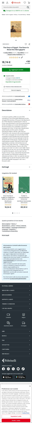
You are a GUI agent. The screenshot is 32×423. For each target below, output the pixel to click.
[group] (16, 10)
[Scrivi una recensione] (22, 57)
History (13, 224)
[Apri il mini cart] (28, 2)
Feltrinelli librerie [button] (7, 286)
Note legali (5, 235)
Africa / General (21, 225)
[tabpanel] (16, 29)
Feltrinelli (9, 65)
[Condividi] (29, 44)
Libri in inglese (6, 224)
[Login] (7, 2)
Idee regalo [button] (5, 354)
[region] (16, 403)
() (19, 57)
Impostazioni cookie (16, 416)
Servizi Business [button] (7, 295)
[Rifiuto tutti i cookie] (30, 386)
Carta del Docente (20, 96)
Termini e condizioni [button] (8, 304)
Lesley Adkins (8, 52)
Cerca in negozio (16, 90)
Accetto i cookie (16, 420)
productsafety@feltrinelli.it (18, 278)
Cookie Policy (25, 413)
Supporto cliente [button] (7, 299)
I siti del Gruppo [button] (7, 308)
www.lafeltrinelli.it (8, 260)
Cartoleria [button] (5, 349)
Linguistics (12, 229)
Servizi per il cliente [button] (8, 290)
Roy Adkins (21, 52)
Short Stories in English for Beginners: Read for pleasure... (8, 197)
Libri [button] (3, 331)
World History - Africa (8, 225)
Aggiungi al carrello (17, 70)
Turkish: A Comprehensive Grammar (24, 197)
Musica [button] (4, 336)
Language (5, 229)
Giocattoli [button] (5, 345)
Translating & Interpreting (10, 231)
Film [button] (3, 340)
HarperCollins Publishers (15, 54)
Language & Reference (18, 227)
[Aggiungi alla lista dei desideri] (26, 44)
